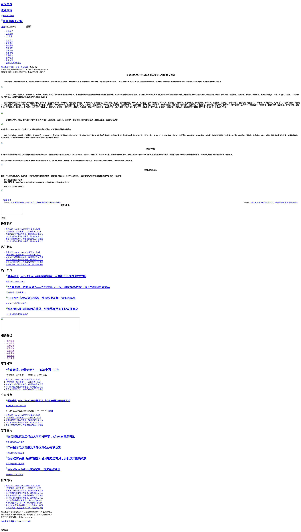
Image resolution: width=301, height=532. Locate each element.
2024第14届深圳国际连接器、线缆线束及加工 (24, 241)
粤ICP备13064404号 (23, 521)
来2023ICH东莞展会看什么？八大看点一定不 (24, 505)
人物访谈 (9, 45)
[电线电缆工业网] (12, 21)
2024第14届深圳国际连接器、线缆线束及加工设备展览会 (274, 202)
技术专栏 (9, 48)
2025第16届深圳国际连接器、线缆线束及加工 (24, 236)
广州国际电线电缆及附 (15, 453)
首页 (9, 41)
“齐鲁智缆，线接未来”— (16, 292)
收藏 (5, 200)
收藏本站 (6, 10)
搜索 (3, 27)
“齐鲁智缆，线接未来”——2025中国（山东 (23, 231)
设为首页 (6, 4)
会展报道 (9, 55)
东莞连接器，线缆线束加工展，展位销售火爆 (24, 265)
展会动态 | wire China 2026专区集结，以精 (23, 229)
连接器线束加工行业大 (15, 442)
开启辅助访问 (8, 16)
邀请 (9, 200)
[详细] (50, 411)
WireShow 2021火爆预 (14, 475)
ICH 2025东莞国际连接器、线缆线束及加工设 (24, 234)
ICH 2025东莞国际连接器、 (17, 303)
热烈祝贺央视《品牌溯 (15, 464)
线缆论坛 (13, 63)
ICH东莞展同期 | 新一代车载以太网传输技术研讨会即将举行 (36, 202)
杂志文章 (9, 60)
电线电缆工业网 (7, 67)
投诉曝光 (9, 58)
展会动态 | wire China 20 (15, 281)
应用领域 (9, 53)
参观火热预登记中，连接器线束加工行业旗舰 (24, 239)
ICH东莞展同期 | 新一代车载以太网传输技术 (24, 503)
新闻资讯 (9, 43)
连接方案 (9, 50)
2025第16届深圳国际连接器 (17, 314)
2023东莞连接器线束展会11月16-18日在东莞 (24, 500)
